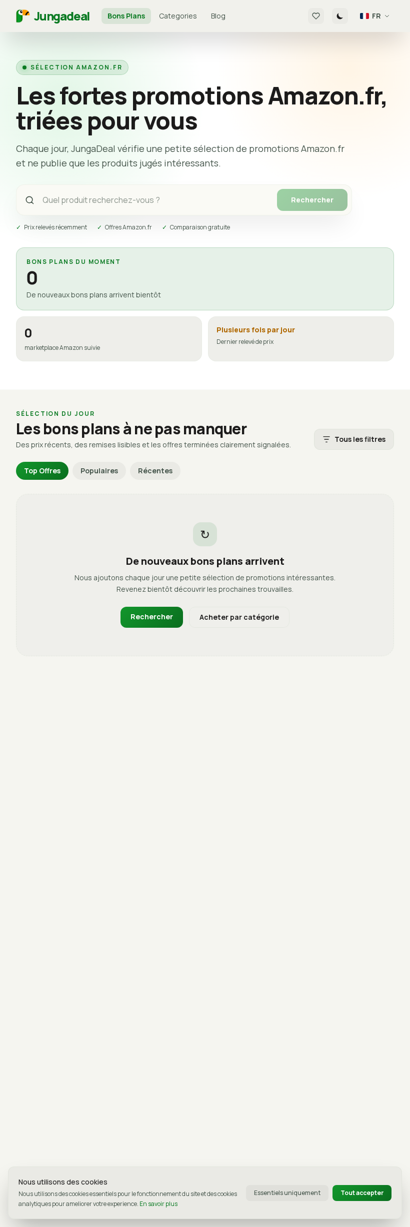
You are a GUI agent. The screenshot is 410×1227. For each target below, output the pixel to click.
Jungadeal (62, 16)
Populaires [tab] (99, 470)
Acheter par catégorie (239, 617)
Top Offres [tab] (42, 470)
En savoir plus (159, 1204)
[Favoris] (316, 16)
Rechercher (312, 199)
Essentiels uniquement (287, 1193)
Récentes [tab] (155, 470)
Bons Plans (126, 15)
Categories (178, 15)
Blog (218, 15)
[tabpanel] (205, 575)
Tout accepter (362, 1193)
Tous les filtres (360, 439)
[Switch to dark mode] (340, 16)
